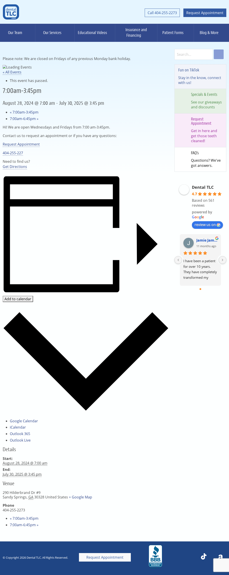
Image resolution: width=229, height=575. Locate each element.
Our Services (52, 32)
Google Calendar (24, 420)
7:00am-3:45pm (24, 112)
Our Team (15, 32)
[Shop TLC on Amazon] (220, 557)
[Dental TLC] (11, 13)
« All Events (12, 72)
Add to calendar (17, 298)
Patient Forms (173, 32)
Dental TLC (203, 187)
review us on (205, 224)
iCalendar (18, 427)
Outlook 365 (20, 433)
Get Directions (15, 166)
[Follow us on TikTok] (204, 557)
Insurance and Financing (136, 32)
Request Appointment (204, 12)
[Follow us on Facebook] (172, 557)
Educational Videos (92, 32)
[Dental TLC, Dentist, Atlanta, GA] (155, 557)
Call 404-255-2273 (162, 12)
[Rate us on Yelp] (188, 557)
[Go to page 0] (200, 289)
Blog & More (209, 32)
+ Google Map (80, 497)
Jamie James (206, 240)
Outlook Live (20, 440)
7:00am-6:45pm (24, 118)
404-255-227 (13, 152)
